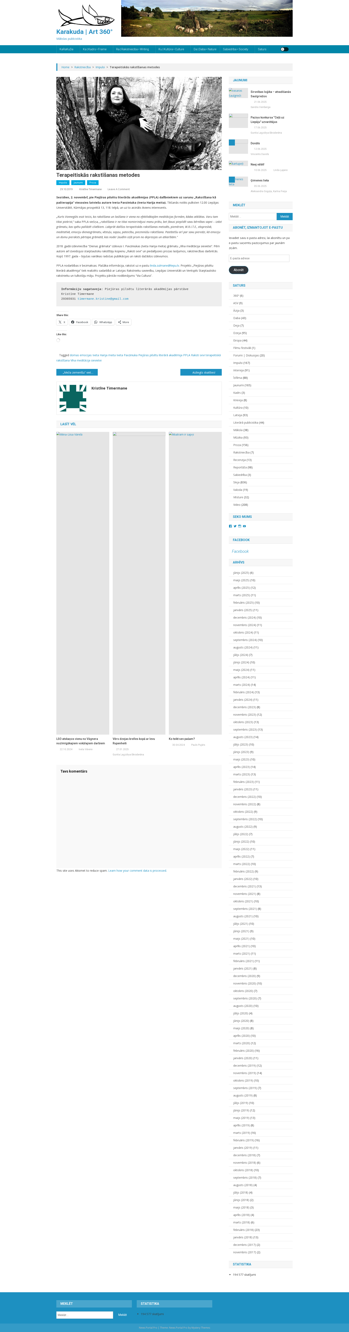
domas (74, 355)
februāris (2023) (243, 782)
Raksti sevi (198, 355)
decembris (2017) (244, 1245)
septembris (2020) (245, 998)
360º (236, 295)
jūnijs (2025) (241, 573)
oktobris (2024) (243, 632)
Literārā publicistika (245, 422)
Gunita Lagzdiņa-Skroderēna (128, 754)
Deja (236, 325)
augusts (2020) (243, 1006)
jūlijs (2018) (240, 1192)
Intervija (238, 370)
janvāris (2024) (242, 700)
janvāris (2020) (242, 1058)
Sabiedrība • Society (235, 49)
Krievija (238, 400)
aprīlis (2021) (241, 946)
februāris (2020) (243, 1050)
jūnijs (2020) (241, 1021)
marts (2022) (241, 864)
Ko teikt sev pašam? (182, 738)
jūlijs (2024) (240, 655)
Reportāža (240, 467)
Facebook (241, 540)
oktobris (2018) (243, 1170)
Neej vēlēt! (257, 164)
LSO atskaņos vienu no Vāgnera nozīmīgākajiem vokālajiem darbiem (80, 741)
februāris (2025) (243, 602)
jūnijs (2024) (241, 662)
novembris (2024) (244, 625)
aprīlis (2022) (241, 856)
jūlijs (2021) (240, 924)
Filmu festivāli (242, 348)
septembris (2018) (245, 1177)
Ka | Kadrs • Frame (94, 49)
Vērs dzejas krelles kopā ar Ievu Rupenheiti (134, 741)
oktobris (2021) (243, 901)
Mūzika (238, 437)
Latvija (237, 415)
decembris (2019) (244, 1065)
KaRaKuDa (66, 49)
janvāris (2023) (242, 789)
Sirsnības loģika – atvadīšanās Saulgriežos (271, 94)
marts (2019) (241, 1133)
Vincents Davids (260, 154)
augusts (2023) (243, 737)
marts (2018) (241, 1222)
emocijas (86, 355)
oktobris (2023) (243, 722)
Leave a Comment (119, 189)
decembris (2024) (244, 617)
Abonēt (239, 270)
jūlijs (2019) (240, 1103)
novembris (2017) (244, 1252)
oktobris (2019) (243, 1080)
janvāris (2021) (242, 968)
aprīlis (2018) (241, 1215)
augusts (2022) (243, 826)
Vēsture (238, 497)
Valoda (237, 490)
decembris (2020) (244, 976)
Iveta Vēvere (86, 749)
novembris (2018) (244, 1162)
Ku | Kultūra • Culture (171, 49)
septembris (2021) (245, 909)
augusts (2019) (243, 1095)
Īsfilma (237, 378)
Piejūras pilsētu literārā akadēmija (160, 355)
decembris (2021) (244, 886)
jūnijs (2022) (241, 841)
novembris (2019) (244, 1073)
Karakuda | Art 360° (84, 32)
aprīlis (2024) (241, 677)
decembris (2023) (244, 707)
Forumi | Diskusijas (246, 355)
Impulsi (63, 182)
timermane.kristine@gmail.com (103, 299)
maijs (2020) (241, 1028)
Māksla (238, 430)
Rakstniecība (241, 452)
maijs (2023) (241, 759)
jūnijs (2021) (241, 931)
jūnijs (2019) (241, 1110)
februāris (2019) (243, 1140)
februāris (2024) (243, 692)
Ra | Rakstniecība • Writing (132, 49)
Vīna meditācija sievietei (86, 360)
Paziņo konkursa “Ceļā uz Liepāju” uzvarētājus (267, 120)
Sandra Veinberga (260, 107)
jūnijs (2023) (241, 752)
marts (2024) (241, 685)
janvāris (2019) (242, 1148)
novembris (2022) (244, 804)
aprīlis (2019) (241, 1125)
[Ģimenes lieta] (238, 181)
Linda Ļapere (280, 170)
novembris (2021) (244, 894)
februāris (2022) (243, 871)
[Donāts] (238, 146)
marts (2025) (241, 595)
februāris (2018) (243, 1230)
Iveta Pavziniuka (127, 355)
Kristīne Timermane (90, 189)
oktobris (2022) (243, 812)
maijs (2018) (241, 1207)
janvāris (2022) (242, 879)
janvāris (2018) (242, 1237)
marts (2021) (241, 953)
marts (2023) (241, 774)
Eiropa (237, 340)
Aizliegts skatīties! (203, 372)
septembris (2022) (245, 819)
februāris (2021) (243, 961)
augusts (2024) (243, 647)
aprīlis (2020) (241, 1036)
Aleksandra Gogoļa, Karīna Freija (269, 191)
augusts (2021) (243, 916)
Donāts (255, 143)
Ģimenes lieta (260, 180)
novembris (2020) (244, 983)
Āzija (236, 310)
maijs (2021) (241, 938)
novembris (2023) (244, 714)
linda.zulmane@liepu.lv (164, 265)
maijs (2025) (241, 580)
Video (237, 505)
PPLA (186, 355)
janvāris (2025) (242, 610)
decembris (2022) (244, 797)
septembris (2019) (245, 1088)
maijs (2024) (241, 670)
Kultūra (238, 407)
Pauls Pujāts (198, 744)
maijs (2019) (241, 1118)
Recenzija (239, 460)
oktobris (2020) (243, 991)
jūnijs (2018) (241, 1200)
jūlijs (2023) (240, 744)
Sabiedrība (240, 475)
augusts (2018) (243, 1185)
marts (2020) (241, 1043)
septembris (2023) (245, 729)
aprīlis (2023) (241, 767)
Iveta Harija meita (104, 355)
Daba (236, 318)
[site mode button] (285, 49)
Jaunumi (78, 182)
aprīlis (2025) (241, 588)
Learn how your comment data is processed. (137, 870)
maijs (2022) (241, 849)
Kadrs (237, 393)
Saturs (262, 49)
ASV (235, 303)
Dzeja (237, 333)
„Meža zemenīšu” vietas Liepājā (80, 372)
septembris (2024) (245, 640)
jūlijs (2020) (240, 1013)
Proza (92, 182)
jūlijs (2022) (240, 834)
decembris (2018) (244, 1155)
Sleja (236, 482)
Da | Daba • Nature (205, 49)
